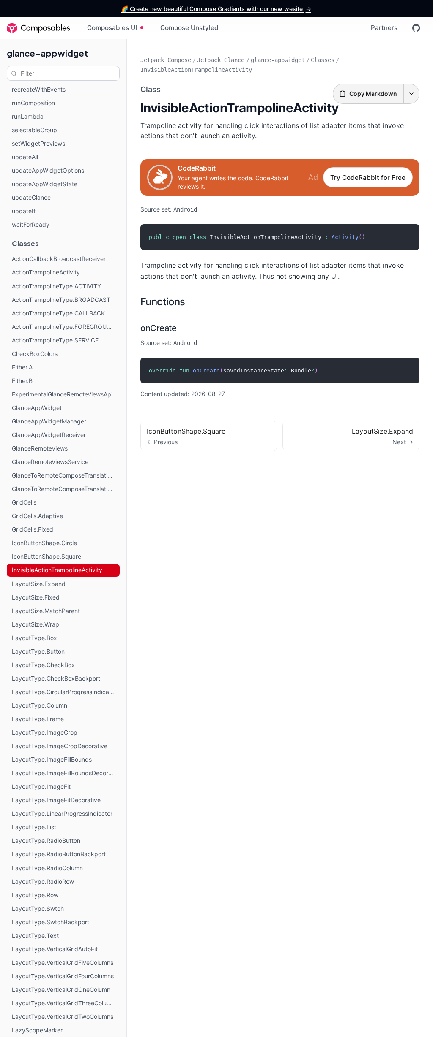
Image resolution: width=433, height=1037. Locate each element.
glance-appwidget (47, 53)
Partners (384, 28)
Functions (162, 302)
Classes (322, 60)
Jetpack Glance (220, 60)
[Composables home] (38, 28)
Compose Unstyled (189, 28)
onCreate (158, 328)
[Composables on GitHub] (416, 28)
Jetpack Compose (165, 60)
